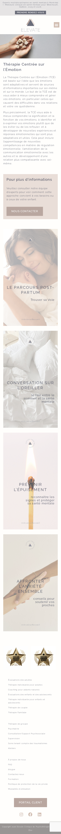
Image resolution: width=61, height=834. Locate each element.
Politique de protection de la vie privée (28, 784)
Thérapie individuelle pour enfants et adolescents (26, 701)
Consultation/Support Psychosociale (26, 734)
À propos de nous (17, 760)
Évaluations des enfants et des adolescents (30, 695)
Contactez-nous (16, 774)
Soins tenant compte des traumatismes (27, 743)
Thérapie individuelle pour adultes (25, 685)
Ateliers (12, 748)
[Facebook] (31, 814)
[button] (56, 24)
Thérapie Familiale (17, 712)
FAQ (10, 765)
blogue (11, 769)
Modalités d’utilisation (19, 789)
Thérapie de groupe (18, 724)
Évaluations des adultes (20, 680)
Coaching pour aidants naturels (24, 690)
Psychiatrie (13, 729)
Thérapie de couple (18, 708)
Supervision (14, 739)
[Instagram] (21, 814)
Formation (13, 779)
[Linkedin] (40, 814)
